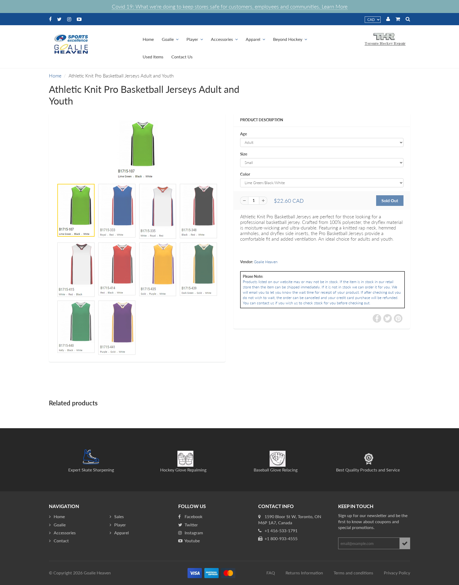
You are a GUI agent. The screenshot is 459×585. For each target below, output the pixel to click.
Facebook (193, 516)
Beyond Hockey (287, 39)
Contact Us (182, 56)
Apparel (253, 39)
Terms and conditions (353, 572)
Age (243, 133)
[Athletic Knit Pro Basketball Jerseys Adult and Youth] (137, 150)
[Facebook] (50, 19)
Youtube (192, 540)
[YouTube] (79, 19)
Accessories (222, 39)
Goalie (168, 39)
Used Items (153, 56)
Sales (119, 516)
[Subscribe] (405, 543)
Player (192, 39)
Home (148, 39)
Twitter (191, 524)
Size (243, 153)
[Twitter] (59, 19)
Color (245, 174)
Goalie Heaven (266, 261)
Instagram (193, 532)
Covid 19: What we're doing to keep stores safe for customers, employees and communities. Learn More (229, 6)
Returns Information (304, 572)
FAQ (270, 572)
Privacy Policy (397, 572)
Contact (61, 540)
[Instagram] (69, 19)
